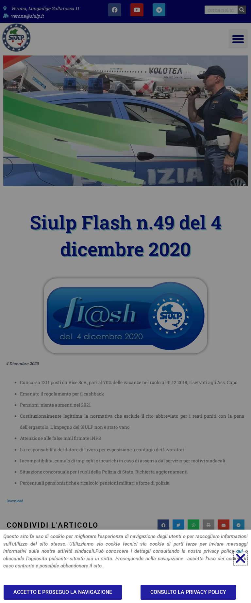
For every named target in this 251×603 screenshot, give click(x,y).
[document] (125, 301)
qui (239, 551)
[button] (240, 558)
